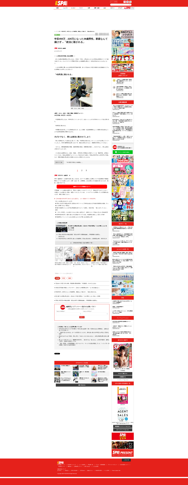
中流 (58, 278)
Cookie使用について (124, 464)
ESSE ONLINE (74, 470)
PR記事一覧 (90, 464)
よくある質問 (95, 466)
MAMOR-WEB (99, 470)
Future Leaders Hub (116, 470)
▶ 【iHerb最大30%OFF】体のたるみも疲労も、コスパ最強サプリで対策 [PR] (74, 198)
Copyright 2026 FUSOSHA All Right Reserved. (67, 473)
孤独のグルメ (90, 470)
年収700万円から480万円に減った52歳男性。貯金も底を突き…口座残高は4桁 (82, 238)
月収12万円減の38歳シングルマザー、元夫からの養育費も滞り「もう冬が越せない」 (78, 287)
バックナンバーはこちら (122, 379)
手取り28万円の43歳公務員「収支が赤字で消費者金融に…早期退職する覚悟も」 (80, 235)
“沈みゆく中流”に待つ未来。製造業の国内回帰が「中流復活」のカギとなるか (76, 283)
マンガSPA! (107, 470)
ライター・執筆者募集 (100, 464)
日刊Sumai (82, 470)
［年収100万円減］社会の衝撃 (65, 56)
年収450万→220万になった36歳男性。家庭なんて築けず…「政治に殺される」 (76, 292)
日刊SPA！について (71, 464)
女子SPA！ (59, 470)
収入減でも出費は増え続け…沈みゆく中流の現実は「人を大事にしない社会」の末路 (78, 296)
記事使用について (78, 466)
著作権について (61, 466)
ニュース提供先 (82, 464)
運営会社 (70, 466)
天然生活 (67, 470)
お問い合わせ (87, 466)
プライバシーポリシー (113, 464)
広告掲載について (61, 464)
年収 (64, 278)
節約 (70, 278)
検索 (130, 5)
